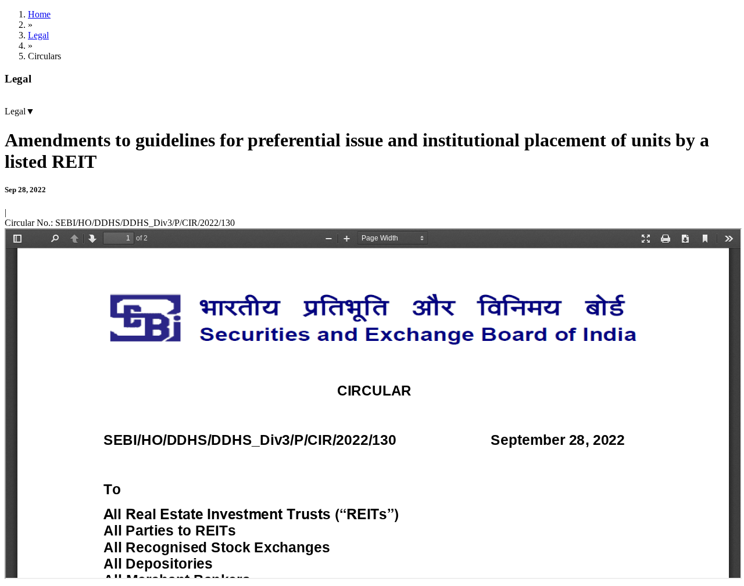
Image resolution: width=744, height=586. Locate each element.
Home (39, 14)
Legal (38, 35)
